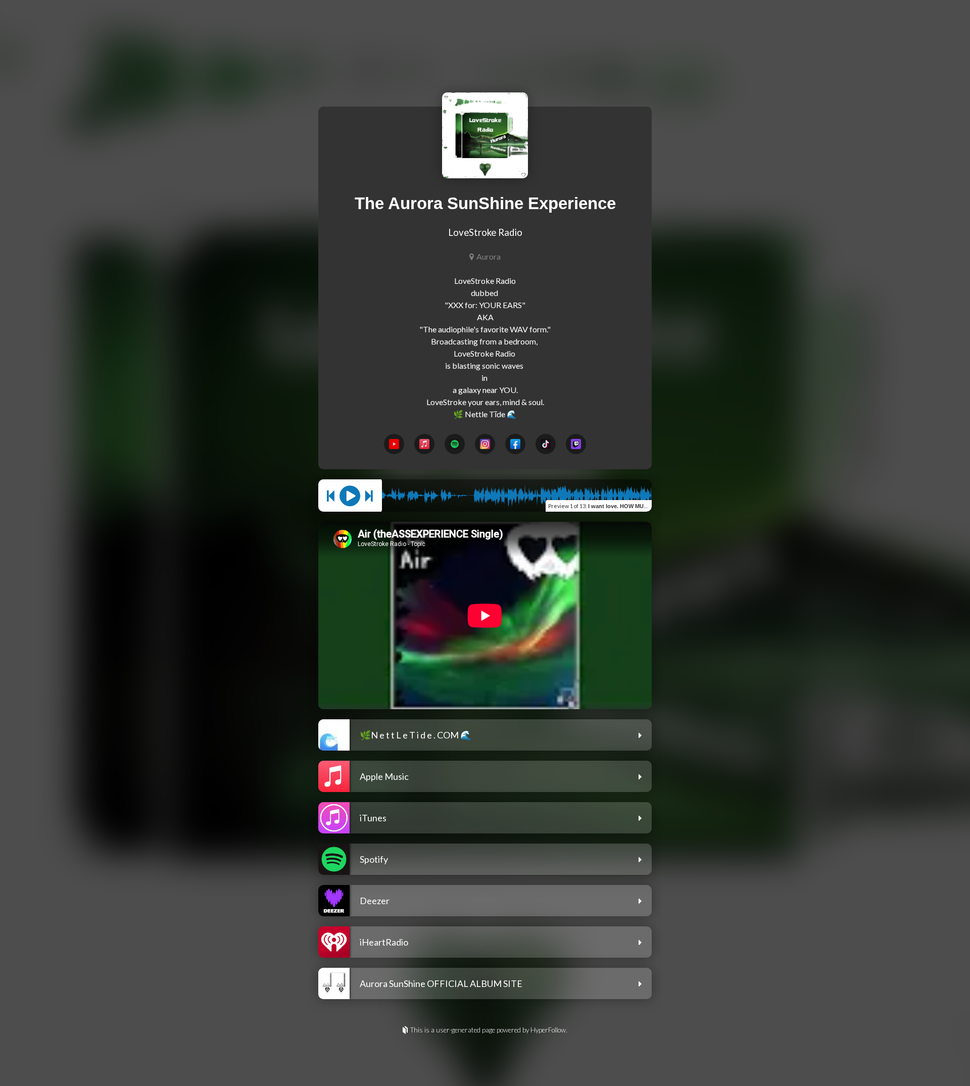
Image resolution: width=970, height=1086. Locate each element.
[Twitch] (576, 444)
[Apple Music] (424, 444)
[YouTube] (394, 444)
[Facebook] (515, 444)
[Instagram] (485, 444)
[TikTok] (546, 444)
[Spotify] (455, 444)
